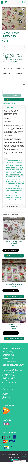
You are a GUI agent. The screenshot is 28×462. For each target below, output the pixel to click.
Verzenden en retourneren (8, 398)
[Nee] (24, 456)
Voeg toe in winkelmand (10, 250)
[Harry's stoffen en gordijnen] (24, 2)
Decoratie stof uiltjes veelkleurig (14, 325)
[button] (23, 9)
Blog (3, 391)
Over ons (4, 394)
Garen (4, 79)
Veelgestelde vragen (7, 397)
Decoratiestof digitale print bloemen (14, 243)
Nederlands (18, 460)
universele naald (18, 148)
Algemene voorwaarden (8, 396)
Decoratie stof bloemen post (14, 284)
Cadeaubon (5, 393)
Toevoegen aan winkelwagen (12, 95)
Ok (12, 459)
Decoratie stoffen (12, 103)
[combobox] (3, 82)
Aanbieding (5, 103)
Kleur (4, 46)
